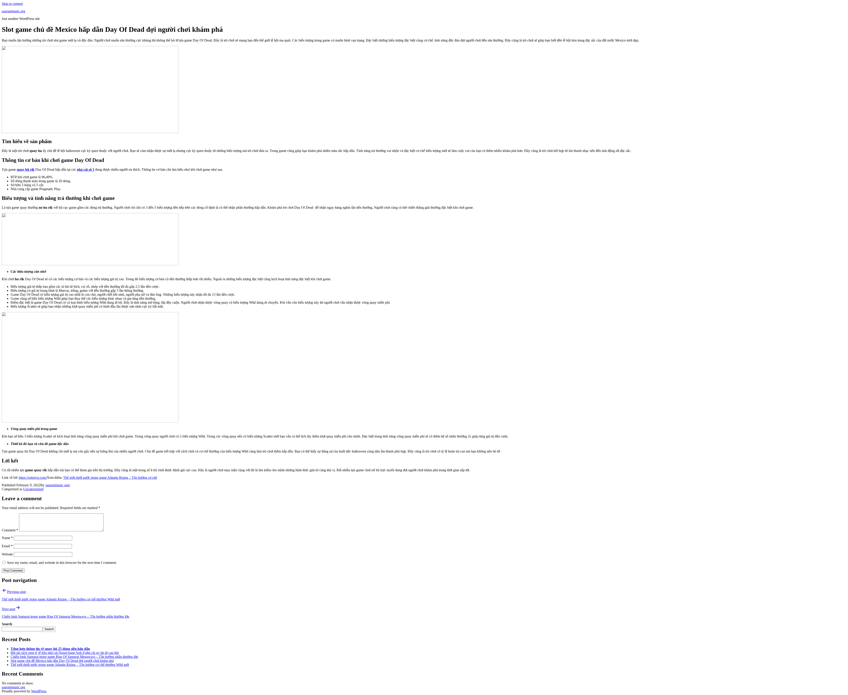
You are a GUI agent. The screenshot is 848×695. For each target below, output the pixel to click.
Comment (10, 530)
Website (7, 554)
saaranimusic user (57, 485)
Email (7, 546)
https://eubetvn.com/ (33, 477)
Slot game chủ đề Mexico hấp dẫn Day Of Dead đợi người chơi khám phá (62, 661)
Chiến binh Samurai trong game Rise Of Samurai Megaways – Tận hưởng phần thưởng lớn (74, 657)
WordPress (38, 691)
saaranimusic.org (13, 11)
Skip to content (12, 4)
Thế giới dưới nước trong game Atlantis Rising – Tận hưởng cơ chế (110, 477)
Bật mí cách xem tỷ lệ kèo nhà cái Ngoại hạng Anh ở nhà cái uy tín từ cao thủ (65, 653)
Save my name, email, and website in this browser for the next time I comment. (62, 562)
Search (7, 624)
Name (7, 538)
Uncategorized (33, 489)
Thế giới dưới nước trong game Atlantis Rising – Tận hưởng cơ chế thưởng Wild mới (70, 665)
